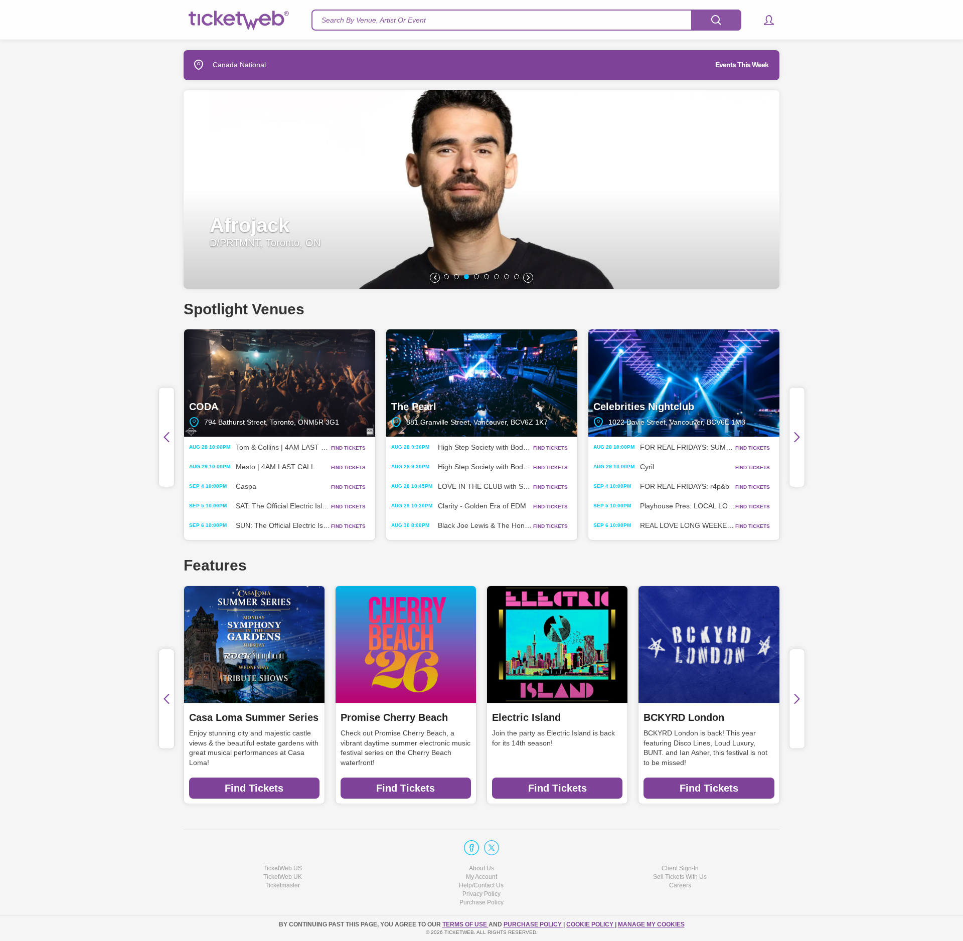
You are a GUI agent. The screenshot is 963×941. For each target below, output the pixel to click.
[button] (764, 20)
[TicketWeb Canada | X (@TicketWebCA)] (491, 847)
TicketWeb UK (282, 876)
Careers (680, 885)
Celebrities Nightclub (683, 383)
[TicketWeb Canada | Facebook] (471, 847)
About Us (481, 868)
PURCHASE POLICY (533, 924)
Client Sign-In (680, 868)
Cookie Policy (590, 924)
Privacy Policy (481, 893)
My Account (481, 876)
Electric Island (526, 717)
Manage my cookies (651, 924)
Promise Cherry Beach (394, 717)
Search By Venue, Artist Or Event (374, 20)
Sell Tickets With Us (680, 876)
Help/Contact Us (481, 885)
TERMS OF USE (465, 924)
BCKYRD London (684, 717)
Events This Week (741, 65)
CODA (279, 383)
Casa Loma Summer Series (253, 717)
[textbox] (526, 20)
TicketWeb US (282, 868)
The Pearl (481, 383)
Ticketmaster (282, 885)
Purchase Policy (481, 902)
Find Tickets (254, 788)
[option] (481, 189)
